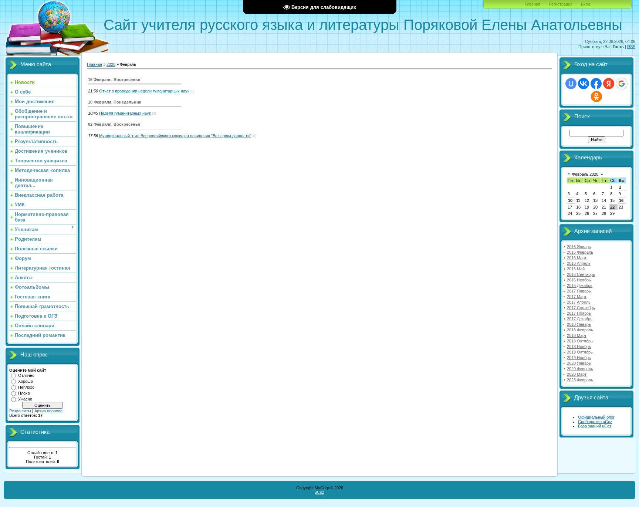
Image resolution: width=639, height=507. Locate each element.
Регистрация (560, 4)
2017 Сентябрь (581, 307)
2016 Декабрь (579, 285)
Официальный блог (596, 417)
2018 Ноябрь (579, 346)
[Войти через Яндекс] (608, 83)
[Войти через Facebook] (596, 83)
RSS (631, 46)
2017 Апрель (579, 302)
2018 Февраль (580, 330)
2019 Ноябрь (579, 357)
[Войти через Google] (622, 83)
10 (570, 200)
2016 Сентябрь (581, 274)
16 (621, 200)
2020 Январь (579, 363)
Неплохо (26, 387)
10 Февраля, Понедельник (114, 102)
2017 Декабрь (579, 319)
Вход (585, 4)
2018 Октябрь (580, 341)
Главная (532, 4)
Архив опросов (48, 411)
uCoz (319, 492)
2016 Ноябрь (579, 280)
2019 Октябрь (580, 352)
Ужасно (25, 399)
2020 (110, 64)
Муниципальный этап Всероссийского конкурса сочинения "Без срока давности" (175, 135)
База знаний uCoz (595, 426)
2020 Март (576, 374)
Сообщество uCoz (595, 421)
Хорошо (25, 381)
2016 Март (576, 258)
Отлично (26, 375)
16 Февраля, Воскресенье (114, 79)
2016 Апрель (579, 263)
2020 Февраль (580, 368)
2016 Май (576, 269)
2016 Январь (579, 246)
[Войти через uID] (571, 83)
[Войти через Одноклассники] (596, 96)
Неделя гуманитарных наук (125, 113)
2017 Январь (579, 291)
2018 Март (576, 335)
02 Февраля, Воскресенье (114, 124)
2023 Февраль (580, 380)
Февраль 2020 (585, 174)
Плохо (24, 393)
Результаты (20, 411)
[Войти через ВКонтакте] (583, 83)
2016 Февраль (580, 252)
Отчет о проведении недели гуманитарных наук (144, 91)
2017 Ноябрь (579, 313)
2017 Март (576, 296)
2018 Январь (579, 324)
